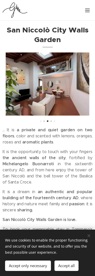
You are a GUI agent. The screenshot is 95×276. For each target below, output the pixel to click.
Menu (87, 10)
